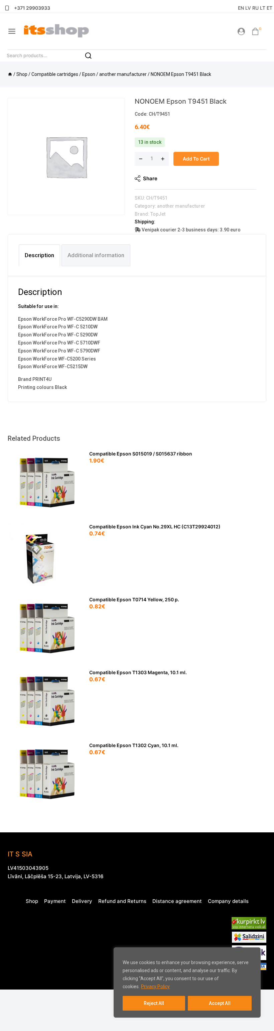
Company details (228, 901)
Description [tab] (39, 255)
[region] (187, 982)
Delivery (82, 901)
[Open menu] (12, 31)
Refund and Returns (122, 901)
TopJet (157, 214)
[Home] (10, 74)
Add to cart (196, 159)
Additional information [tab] (95, 255)
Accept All (220, 1003)
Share (150, 178)
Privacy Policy (155, 986)
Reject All (154, 1003)
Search (92, 58)
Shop (32, 901)
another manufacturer (181, 206)
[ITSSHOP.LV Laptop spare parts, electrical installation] (56, 31)
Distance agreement (177, 901)
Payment (55, 901)
